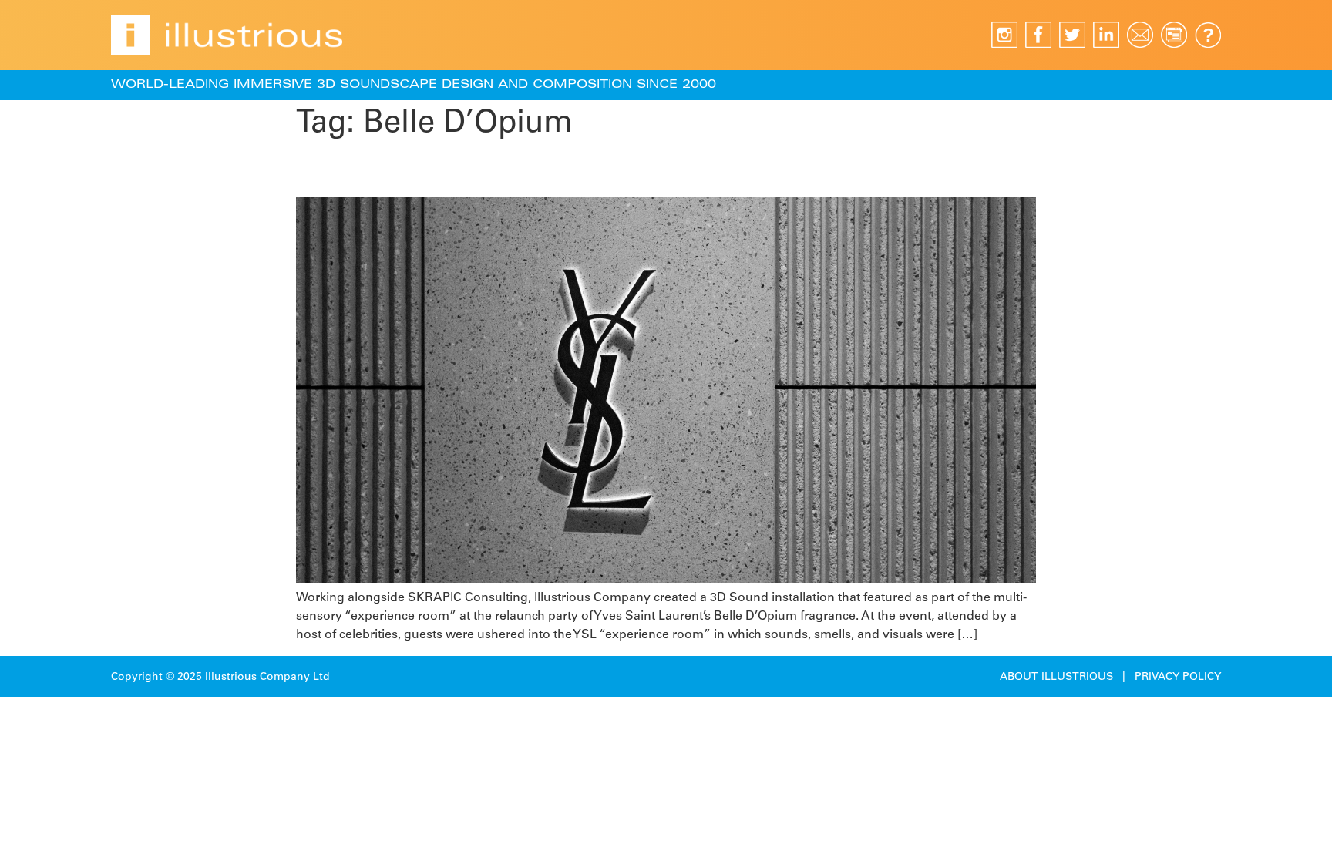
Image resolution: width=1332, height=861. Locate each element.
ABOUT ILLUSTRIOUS (1056, 677)
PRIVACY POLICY (1178, 677)
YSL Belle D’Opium (407, 170)
